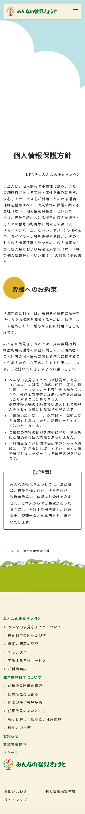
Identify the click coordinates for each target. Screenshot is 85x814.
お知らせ (11, 736)
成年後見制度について (22, 677)
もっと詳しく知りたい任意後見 (34, 719)
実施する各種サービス (27, 660)
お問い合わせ (15, 791)
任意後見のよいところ (27, 710)
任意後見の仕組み (23, 694)
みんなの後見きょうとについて (34, 626)
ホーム (8, 551)
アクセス (10, 752)
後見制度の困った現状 (27, 635)
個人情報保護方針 (60, 791)
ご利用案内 (17, 668)
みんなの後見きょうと (22, 618)
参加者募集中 (14, 744)
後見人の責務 (19, 727)
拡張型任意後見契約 (25, 702)
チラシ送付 (17, 652)
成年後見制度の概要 (25, 685)
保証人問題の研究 (23, 643)
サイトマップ (15, 799)
